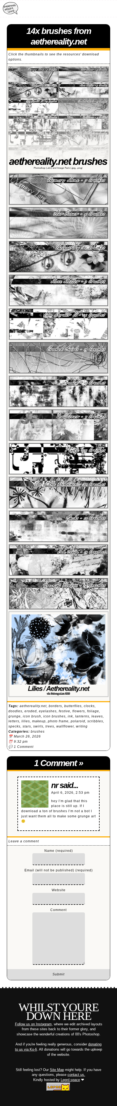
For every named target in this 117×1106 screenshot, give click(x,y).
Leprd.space (70, 1080)
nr (54, 785)
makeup (39, 721)
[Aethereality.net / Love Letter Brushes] (58, 290)
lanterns (82, 716)
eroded (30, 711)
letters (13, 721)
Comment (58, 910)
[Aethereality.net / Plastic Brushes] (58, 459)
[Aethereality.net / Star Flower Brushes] (58, 223)
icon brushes (54, 716)
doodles (15, 711)
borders (55, 706)
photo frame (58, 721)
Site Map (57, 1070)
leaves (97, 716)
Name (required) (58, 851)
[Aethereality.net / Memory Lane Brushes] (58, 189)
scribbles (95, 721)
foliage (93, 711)
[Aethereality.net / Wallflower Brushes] (58, 425)
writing (82, 726)
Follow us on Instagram (33, 1024)
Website (59, 890)
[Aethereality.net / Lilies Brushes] (58, 654)
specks (14, 726)
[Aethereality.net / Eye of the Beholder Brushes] (58, 492)
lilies (25, 721)
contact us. (76, 1075)
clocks (89, 706)
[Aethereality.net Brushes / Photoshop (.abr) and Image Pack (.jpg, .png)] (58, 119)
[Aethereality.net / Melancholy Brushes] (58, 257)
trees (49, 726)
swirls (38, 726)
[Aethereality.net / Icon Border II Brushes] (58, 324)
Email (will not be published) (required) (58, 870)
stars (27, 726)
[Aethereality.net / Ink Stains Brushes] (58, 560)
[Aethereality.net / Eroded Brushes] (58, 391)
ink (70, 716)
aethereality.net (33, 706)
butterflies (73, 706)
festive (64, 711)
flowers (78, 711)
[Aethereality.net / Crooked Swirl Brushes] (58, 358)
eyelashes (48, 711)
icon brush (32, 716)
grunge (14, 716)
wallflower (65, 726)
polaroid (78, 721)
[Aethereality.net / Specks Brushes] (58, 526)
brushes (38, 731)
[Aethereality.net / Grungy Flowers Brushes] (58, 594)
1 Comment (23, 747)
